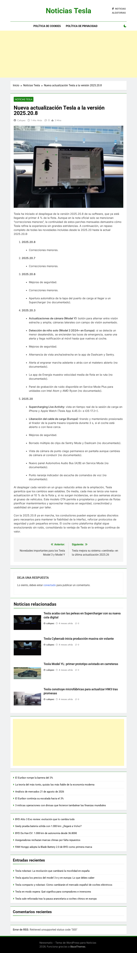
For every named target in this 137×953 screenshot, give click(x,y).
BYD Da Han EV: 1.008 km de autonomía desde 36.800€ (46, 833)
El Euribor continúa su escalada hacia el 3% (39, 798)
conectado (49, 585)
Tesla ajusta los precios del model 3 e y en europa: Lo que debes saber (54, 877)
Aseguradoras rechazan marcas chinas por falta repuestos (47, 840)
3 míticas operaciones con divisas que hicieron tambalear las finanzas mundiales (60, 805)
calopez (21, 120)
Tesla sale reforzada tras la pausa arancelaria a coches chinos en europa (56, 898)
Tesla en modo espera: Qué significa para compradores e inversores (53, 891)
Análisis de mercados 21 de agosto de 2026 (39, 791)
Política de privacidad (81, 26)
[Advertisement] (68, 54)
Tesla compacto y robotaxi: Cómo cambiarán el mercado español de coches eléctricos (63, 884)
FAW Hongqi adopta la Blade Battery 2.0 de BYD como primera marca (53, 846)
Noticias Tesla (68, 11)
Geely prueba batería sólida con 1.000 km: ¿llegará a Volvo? (48, 826)
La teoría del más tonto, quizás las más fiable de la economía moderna (54, 784)
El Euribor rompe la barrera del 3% (34, 777)
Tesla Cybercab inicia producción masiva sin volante (79, 638)
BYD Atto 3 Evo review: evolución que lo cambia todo (45, 819)
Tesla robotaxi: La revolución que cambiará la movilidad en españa (52, 870)
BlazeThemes (77, 946)
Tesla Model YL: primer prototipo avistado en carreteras (81, 664)
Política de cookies (47, 26)
